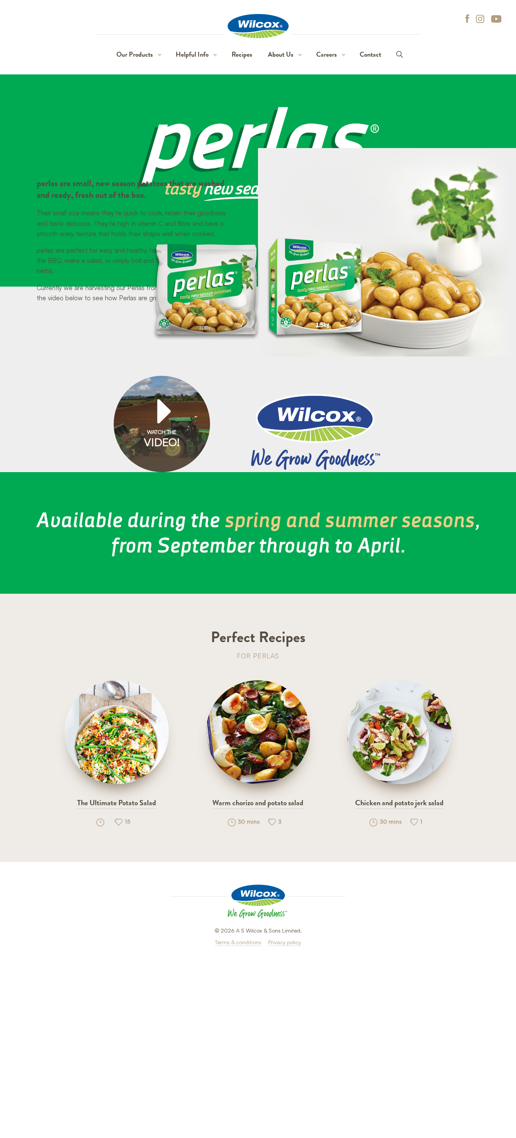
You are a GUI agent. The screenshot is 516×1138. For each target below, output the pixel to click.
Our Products (134, 54)
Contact (370, 54)
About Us (281, 54)
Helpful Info (192, 54)
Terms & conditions (238, 942)
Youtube (496, 19)
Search (399, 54)
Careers (326, 54)
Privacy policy (284, 942)
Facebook (464, 18)
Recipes (242, 54)
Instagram (480, 19)
